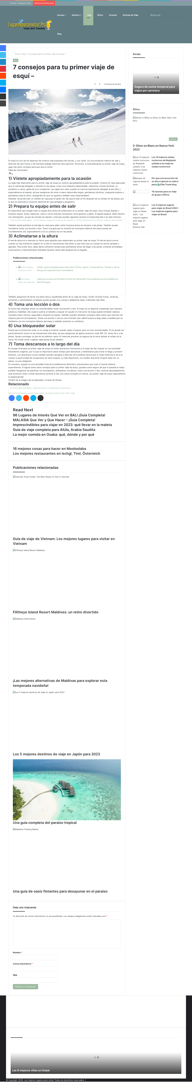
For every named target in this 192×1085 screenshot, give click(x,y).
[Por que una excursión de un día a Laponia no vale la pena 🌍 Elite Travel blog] (141, 182)
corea (30, 393)
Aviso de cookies (18, 1001)
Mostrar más (139, 227)
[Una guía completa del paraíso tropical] (67, 789)
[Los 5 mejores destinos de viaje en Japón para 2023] (67, 721)
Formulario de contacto (21, 1011)
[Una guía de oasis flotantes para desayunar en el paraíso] (67, 858)
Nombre (17, 952)
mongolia (49, 393)
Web (15, 975)
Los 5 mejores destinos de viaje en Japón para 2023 (56, 754)
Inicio (17, 54)
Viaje (72, 393)
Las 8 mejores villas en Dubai (31, 1070)
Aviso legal (16, 1006)
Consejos (22, 393)
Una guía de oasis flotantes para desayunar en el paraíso (60, 891)
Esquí (35, 393)
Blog (59, 34)
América (75, 15)
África (100, 15)
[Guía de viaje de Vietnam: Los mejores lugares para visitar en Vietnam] (67, 505)
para (56, 393)
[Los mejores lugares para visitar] (30, 24)
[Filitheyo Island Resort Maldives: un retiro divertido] (67, 579)
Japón (42, 393)
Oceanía (113, 15)
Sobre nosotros (18, 1021)
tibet (68, 393)
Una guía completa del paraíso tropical (45, 823)
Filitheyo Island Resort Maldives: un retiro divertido (55, 612)
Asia (89, 15)
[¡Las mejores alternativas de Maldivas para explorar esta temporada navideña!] (67, 647)
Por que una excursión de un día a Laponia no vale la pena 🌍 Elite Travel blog (165, 181)
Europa (60, 15)
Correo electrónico (23, 964)
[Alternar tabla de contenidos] (10, 174)
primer (62, 393)
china (15, 393)
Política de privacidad (20, 1016)
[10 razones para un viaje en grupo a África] (141, 195)
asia (10, 393)
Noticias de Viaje (130, 15)
